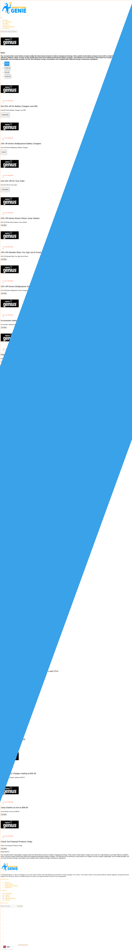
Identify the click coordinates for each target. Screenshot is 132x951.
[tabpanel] (66, 521)
